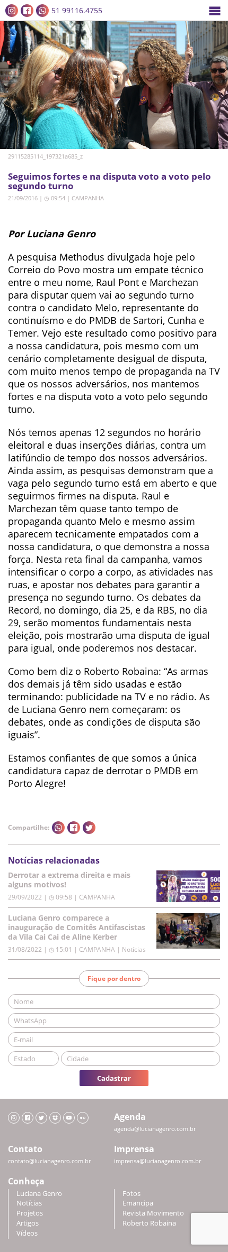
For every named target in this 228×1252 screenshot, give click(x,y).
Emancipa (137, 1203)
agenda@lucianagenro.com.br (155, 1129)
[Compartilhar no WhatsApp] (58, 827)
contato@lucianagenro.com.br (49, 1161)
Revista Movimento (153, 1213)
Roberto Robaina (149, 1223)
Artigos (27, 1223)
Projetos (29, 1213)
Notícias (29, 1203)
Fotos (131, 1193)
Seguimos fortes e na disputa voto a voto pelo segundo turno (109, 181)
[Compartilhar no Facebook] (73, 827)
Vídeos (27, 1233)
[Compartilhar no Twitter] (89, 827)
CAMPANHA (88, 198)
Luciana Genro (39, 1193)
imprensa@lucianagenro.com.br (157, 1161)
